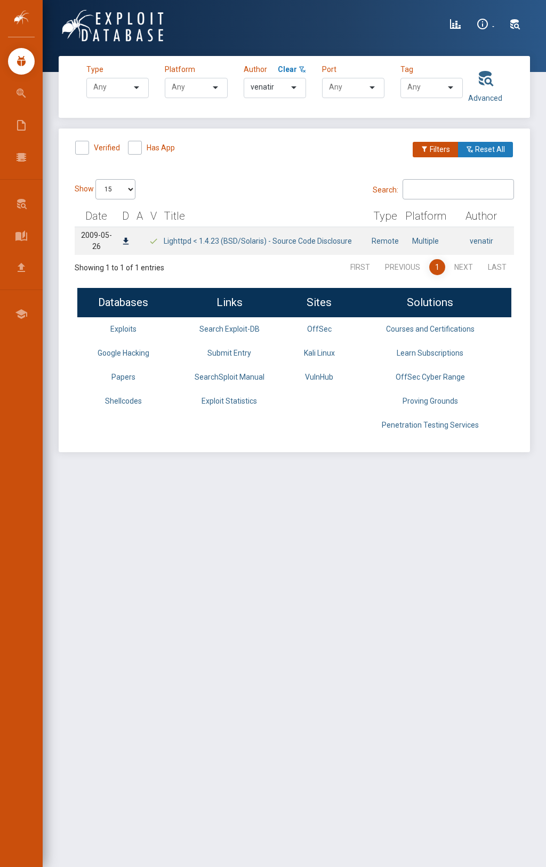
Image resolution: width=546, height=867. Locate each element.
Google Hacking (123, 353)
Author (255, 69)
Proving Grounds (430, 401)
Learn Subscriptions (430, 353)
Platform (180, 69)
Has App (161, 147)
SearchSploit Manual (229, 377)
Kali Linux (319, 353)
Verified (107, 147)
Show (85, 188)
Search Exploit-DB (229, 329)
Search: (385, 189)
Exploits (123, 329)
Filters (439, 149)
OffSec (319, 329)
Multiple (425, 241)
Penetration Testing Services (430, 425)
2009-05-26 (96, 241)
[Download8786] (126, 242)
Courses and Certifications (430, 329)
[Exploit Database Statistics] (455, 25)
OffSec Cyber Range (430, 377)
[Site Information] (485, 25)
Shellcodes (123, 401)
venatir (481, 241)
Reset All (489, 149)
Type (96, 69)
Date (96, 216)
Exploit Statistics (229, 401)
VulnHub (319, 377)
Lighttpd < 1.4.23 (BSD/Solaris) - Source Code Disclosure (258, 241)
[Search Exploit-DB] (515, 25)
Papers (123, 377)
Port (329, 69)
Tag (406, 69)
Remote (385, 241)
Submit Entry (229, 353)
